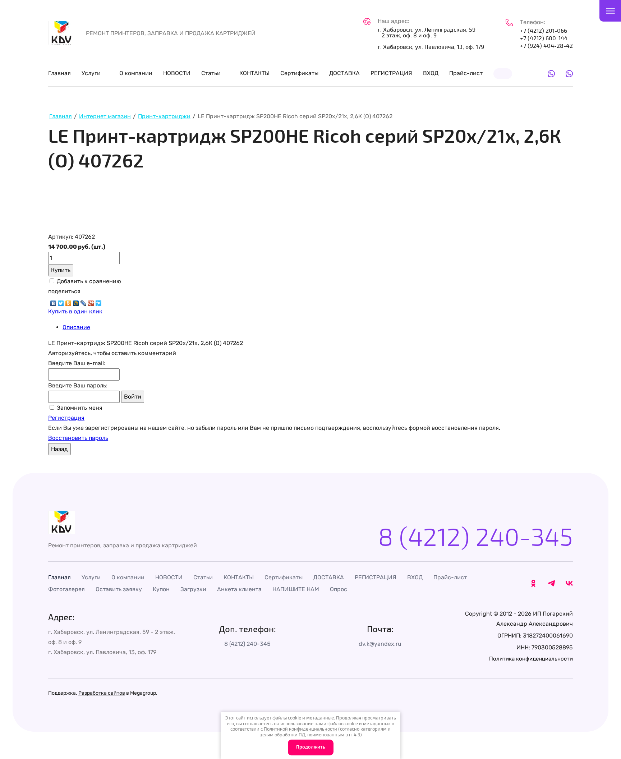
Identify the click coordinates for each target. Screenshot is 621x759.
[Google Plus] (91, 301)
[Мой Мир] (76, 301)
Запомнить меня (78, 407)
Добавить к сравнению (88, 281)
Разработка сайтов (101, 693)
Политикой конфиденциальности (300, 729)
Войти (132, 396)
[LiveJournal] (83, 301)
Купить (60, 270)
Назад (59, 449)
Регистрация (66, 417)
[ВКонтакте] (53, 301)
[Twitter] (61, 301)
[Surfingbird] (98, 301)
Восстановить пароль (78, 437)
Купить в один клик (75, 311)
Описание (76, 327)
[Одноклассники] (68, 301)
